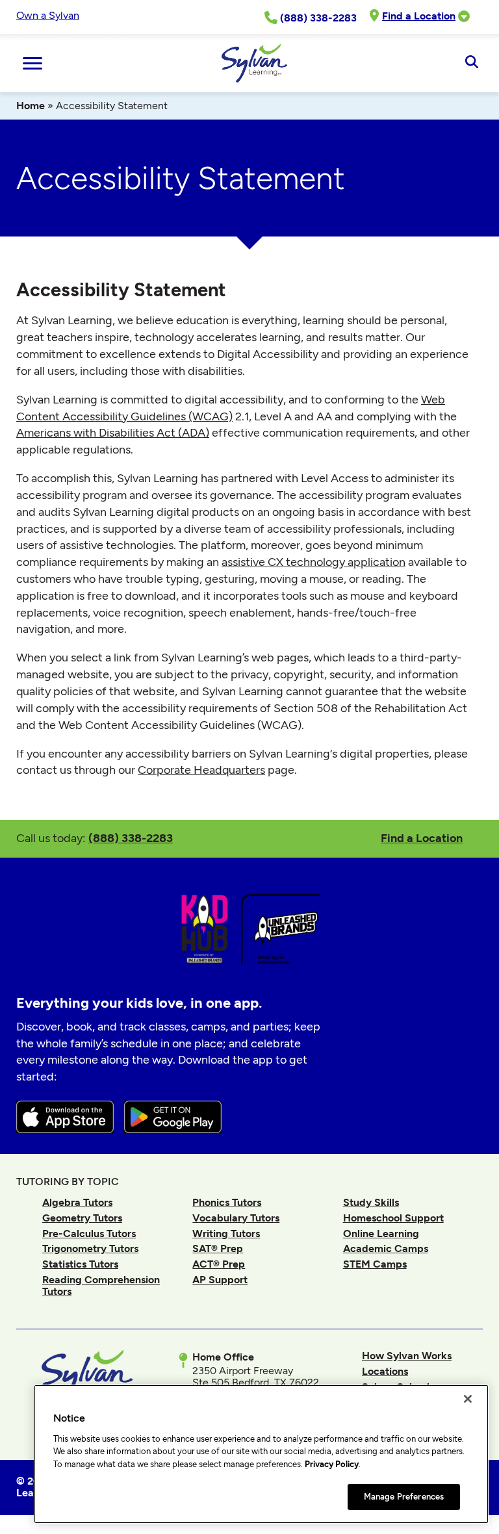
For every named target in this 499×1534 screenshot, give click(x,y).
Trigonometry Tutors (90, 1248)
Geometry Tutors (82, 1218)
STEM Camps (375, 1264)
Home (30, 105)
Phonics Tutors (226, 1202)
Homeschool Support (393, 1218)
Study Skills (371, 1202)
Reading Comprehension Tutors (101, 1285)
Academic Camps (385, 1248)
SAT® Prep (217, 1248)
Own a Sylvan (47, 15)
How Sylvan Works (407, 1355)
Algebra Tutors (77, 1202)
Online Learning (381, 1233)
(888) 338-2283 (130, 838)
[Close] (468, 1399)
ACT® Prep (218, 1264)
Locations (385, 1371)
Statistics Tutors (80, 1264)
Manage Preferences (404, 1497)
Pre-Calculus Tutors (89, 1233)
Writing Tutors (226, 1233)
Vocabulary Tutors (235, 1218)
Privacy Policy (332, 1464)
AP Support (220, 1279)
